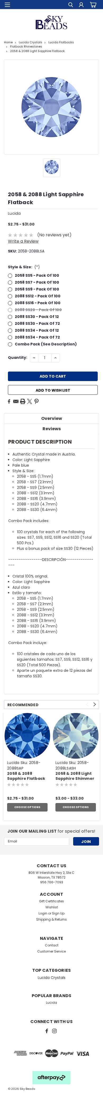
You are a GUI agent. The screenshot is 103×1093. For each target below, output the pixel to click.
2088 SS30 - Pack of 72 (37, 323)
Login (43, 913)
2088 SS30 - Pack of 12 (37, 316)
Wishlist (51, 907)
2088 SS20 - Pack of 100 (38, 309)
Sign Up (58, 913)
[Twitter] (29, 401)
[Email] (15, 401)
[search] (70, 5)
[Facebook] (9, 401)
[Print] (22, 401)
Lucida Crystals (30, 42)
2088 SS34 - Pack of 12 (37, 330)
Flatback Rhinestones (26, 46)
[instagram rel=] (54, 1031)
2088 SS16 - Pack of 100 (37, 303)
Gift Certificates (51, 901)
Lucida (13, 762)
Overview (51, 418)
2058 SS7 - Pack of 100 (37, 282)
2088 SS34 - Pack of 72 (37, 337)
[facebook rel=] (46, 1031)
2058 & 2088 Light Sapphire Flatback (37, 51)
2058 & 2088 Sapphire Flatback (26, 776)
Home (8, 42)
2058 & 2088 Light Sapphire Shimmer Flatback (74, 776)
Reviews (52, 429)
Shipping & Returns (51, 919)
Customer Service (51, 951)
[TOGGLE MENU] (7, 5)
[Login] (81, 5)
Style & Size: (24, 267)
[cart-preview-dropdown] (92, 4)
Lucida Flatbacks (61, 42)
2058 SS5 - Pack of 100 (37, 275)
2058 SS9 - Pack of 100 (37, 289)
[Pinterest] (36, 401)
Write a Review (23, 241)
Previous (87, 704)
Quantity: (17, 357)
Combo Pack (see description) (46, 344)
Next (95, 704)
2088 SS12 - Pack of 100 (37, 296)
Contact (51, 945)
